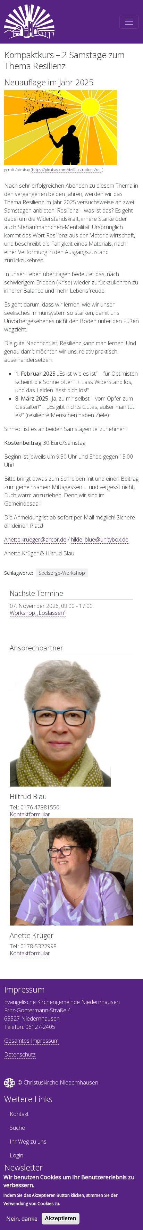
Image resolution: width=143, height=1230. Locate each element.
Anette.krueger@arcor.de (35, 539)
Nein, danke (21, 1218)
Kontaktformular (30, 814)
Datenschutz (20, 1054)
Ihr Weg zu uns (28, 1141)
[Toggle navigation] (129, 22)
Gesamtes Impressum (31, 1040)
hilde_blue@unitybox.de (99, 539)
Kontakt (19, 1114)
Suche (17, 1128)
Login (16, 1155)
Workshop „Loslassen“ (38, 613)
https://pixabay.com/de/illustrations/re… (67, 169)
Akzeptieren (60, 1218)
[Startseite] (29, 22)
